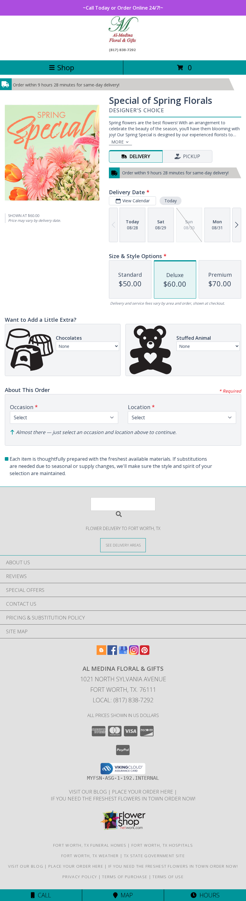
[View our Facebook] (112, 652)
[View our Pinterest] (144, 652)
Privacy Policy (79, 876)
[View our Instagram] (134, 652)
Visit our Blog (88, 791)
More (117, 142)
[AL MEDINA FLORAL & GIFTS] (123, 51)
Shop (65, 67)
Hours (208, 895)
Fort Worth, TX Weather (90, 855)
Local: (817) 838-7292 (123, 700)
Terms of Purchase (124, 876)
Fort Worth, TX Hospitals (162, 845)
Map (125, 895)
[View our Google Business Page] (123, 652)
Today (170, 200)
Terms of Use (168, 876)
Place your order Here (143, 791)
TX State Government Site (154, 855)
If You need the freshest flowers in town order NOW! (123, 798)
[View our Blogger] (101, 652)
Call (43, 895)
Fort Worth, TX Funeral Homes (89, 845)
